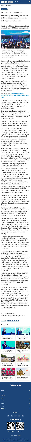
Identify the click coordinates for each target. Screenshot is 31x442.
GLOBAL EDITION (17, 435)
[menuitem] (17, 1)
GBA (2, 5)
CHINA (12, 435)
